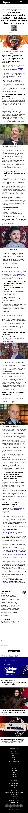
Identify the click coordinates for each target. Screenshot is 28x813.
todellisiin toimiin (11, 539)
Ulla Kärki (10, 32)
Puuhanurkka (14, 776)
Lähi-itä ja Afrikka (14, 753)
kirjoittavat (17, 567)
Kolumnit (14, 772)
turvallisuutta (5, 512)
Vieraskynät (14, 790)
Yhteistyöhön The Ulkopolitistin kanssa (14, 792)
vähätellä (7, 195)
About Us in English (14, 796)
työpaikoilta (16, 274)
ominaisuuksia (5, 511)
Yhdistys (14, 788)
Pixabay (11, 53)
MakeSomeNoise (6, 215)
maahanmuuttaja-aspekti (19, 73)
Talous (14, 765)
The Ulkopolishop (14, 802)
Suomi (14, 759)
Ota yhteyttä (14, 785)
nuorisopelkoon (7, 73)
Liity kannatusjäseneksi (14, 800)
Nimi (2, 640)
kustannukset (17, 550)
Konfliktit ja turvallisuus (14, 761)
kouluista (21, 274)
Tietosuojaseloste (14, 794)
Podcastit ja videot (14, 766)
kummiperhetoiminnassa (7, 341)
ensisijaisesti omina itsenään (8, 582)
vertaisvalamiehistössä (14, 263)
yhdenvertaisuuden (16, 76)
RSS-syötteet (14, 798)
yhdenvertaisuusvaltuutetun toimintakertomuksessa (14, 554)
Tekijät (14, 787)
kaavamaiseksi (19, 508)
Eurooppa (14, 757)
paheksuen (20, 68)
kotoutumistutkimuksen (19, 275)
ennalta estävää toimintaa (17, 398)
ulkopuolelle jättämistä (7, 189)
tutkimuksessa (14, 519)
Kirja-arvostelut (14, 774)
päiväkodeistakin (5, 275)
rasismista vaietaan (9, 272)
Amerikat (14, 755)
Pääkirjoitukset (14, 768)
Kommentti (3, 625)
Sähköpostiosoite (5, 645)
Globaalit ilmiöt (14, 763)
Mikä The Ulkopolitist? (14, 783)
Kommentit (14, 770)
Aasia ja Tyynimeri (14, 751)
